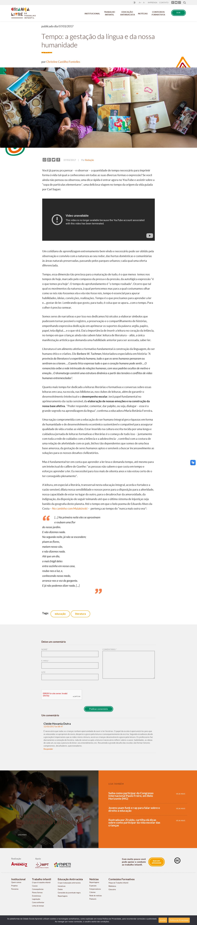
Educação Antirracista (127, 13)
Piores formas (37, 893)
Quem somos (16, 882)
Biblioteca (112, 886)
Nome (44, 649)
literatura (80, 613)
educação (60, 613)
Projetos (14, 886)
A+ (140, 3)
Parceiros (14, 889)
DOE (178, 13)
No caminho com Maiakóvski (69, 508)
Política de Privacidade (179, 920)
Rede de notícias (95, 896)
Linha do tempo (38, 906)
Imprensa (152, 3)
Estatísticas (36, 896)
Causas (35, 886)
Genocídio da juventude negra (69, 893)
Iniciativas (62, 886)
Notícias (143, 13)
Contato (163, 3)
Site (43, 672)
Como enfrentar (38, 902)
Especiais (92, 886)
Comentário (110, 649)
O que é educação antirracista (69, 883)
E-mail (45, 661)
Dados (60, 889)
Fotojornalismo (95, 889)
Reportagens (63, 896)
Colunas (92, 892)
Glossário (112, 889)
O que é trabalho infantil (41, 883)
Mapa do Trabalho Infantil (118, 883)
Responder (48, 749)
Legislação (36, 899)
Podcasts (92, 899)
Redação (89, 160)
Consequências (38, 889)
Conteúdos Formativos (158, 13)
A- (144, 3)
